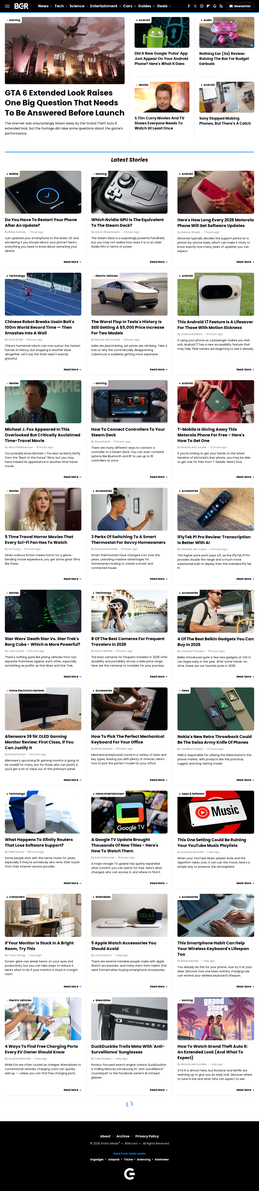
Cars (127, 6)
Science (77, 6)
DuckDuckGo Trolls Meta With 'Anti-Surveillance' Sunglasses (128, 1049)
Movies (143, 85)
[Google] (214, 6)
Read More (71, 262)
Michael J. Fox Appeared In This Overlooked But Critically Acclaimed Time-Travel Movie (42, 435)
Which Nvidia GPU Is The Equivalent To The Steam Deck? (127, 222)
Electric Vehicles (107, 276)
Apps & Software (193, 793)
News (43, 6)
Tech (59, 6)
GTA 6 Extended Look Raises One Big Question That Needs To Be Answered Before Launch (65, 103)
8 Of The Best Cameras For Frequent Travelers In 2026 (128, 641)
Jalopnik (114, 1159)
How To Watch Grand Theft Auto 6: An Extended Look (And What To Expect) (212, 1052)
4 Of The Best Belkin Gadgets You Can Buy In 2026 (215, 641)
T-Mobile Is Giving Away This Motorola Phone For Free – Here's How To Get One (210, 435)
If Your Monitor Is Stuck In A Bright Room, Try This (39, 945)
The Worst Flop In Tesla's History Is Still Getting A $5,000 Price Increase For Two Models (127, 327)
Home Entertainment (110, 793)
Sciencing (144, 1159)
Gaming (14, 20)
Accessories (104, 491)
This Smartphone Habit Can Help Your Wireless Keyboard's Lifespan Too (213, 948)
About (105, 1136)
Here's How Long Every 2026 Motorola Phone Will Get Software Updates (215, 222)
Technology (17, 276)
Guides (144, 6)
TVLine (128, 1159)
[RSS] (221, 6)
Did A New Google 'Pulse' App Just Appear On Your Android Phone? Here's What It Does (161, 58)
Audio (208, 20)
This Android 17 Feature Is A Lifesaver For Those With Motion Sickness (215, 324)
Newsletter (242, 6)
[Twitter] (195, 6)
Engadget (96, 1159)
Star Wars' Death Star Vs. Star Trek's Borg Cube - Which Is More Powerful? (42, 641)
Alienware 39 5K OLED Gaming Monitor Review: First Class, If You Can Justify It (39, 742)
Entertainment (103, 6)
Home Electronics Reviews (26, 690)
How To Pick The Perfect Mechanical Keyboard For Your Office (127, 739)
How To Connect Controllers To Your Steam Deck (128, 432)
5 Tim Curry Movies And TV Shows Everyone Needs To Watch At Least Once (159, 123)
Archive (123, 1136)
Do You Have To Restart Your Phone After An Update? (41, 222)
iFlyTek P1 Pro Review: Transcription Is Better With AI (214, 539)
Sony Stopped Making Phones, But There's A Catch (225, 121)
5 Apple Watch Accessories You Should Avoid (123, 945)
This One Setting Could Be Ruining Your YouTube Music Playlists (211, 842)
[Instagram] (201, 6)
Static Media (110, 1143)
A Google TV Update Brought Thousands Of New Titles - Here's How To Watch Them (124, 845)
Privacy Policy (147, 1136)
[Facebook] (188, 6)
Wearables (103, 897)
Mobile (13, 174)
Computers (16, 897)
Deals (162, 6)
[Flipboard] (208, 6)
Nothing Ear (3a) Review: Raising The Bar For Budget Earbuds (224, 58)
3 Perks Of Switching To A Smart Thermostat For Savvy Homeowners (128, 539)
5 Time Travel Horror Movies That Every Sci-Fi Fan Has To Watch (39, 539)
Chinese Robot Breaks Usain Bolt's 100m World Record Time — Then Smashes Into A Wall (39, 327)
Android (144, 20)
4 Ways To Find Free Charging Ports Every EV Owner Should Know (41, 1049)
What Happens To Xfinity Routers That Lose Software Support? (39, 842)
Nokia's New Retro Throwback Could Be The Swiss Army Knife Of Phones (214, 739)
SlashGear (162, 1159)
